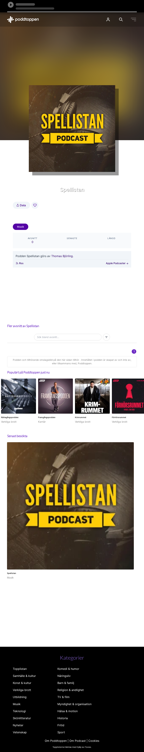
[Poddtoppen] (23, 19)
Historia (62, 718)
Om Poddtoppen (56, 740)
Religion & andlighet (70, 690)
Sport (61, 732)
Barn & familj (65, 683)
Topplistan (20, 669)
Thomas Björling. (62, 256)
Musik (20, 226)
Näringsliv (64, 676)
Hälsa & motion (67, 711)
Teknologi (19, 711)
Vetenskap (20, 732)
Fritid (60, 725)
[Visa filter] (106, 337)
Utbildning (20, 697)
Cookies (93, 740)
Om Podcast (77, 740)
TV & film (63, 697)
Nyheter (18, 725)
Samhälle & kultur (24, 676)
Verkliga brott (22, 690)
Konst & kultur (22, 683)
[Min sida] (108, 19)
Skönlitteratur (22, 718)
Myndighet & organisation (74, 704)
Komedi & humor (68, 669)
